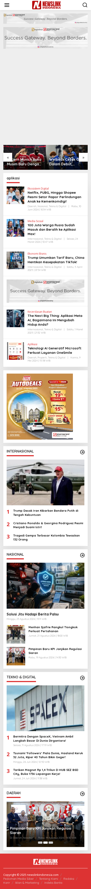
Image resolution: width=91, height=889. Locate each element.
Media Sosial (35, 221)
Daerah (32, 206)
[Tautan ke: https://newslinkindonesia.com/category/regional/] (82, 793)
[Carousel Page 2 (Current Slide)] (45, 843)
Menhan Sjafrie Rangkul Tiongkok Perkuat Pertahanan (53, 629)
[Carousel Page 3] (51, 843)
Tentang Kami (48, 878)
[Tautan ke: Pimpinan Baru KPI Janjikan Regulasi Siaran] (16, 656)
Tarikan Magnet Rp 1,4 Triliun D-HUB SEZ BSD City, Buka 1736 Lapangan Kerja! (45, 772)
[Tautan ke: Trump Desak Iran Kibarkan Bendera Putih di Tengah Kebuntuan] (45, 483)
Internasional (35, 238)
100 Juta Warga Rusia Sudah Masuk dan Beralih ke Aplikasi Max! (52, 229)
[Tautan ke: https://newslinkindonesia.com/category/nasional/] (82, 555)
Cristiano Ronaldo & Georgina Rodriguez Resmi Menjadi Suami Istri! (48, 525)
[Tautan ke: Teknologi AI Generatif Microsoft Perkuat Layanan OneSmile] (15, 351)
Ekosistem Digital (38, 188)
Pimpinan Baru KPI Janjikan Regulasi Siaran (55, 651)
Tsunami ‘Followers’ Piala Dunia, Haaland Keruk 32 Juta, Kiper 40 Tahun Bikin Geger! (48, 755)
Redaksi (68, 878)
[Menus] (6, 5)
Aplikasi (32, 344)
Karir (6, 882)
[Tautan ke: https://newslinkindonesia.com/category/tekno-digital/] (82, 678)
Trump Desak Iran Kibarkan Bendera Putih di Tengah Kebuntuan (45, 512)
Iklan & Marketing (27, 882)
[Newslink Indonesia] (46, 5)
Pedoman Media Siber (18, 878)
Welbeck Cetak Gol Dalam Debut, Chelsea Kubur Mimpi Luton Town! (66, 161)
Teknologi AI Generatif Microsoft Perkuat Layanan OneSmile (54, 350)
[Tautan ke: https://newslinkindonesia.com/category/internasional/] (82, 452)
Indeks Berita (53, 882)
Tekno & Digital (57, 206)
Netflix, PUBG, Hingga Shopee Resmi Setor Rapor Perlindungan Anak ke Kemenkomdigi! (54, 196)
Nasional (43, 206)
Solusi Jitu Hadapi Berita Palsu (33, 614)
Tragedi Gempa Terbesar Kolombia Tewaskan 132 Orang (46, 537)
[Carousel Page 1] (40, 843)
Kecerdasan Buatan (40, 312)
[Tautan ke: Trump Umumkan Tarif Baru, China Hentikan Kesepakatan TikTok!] (15, 260)
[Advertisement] (45, 97)
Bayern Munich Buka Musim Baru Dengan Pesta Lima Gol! (24, 161)
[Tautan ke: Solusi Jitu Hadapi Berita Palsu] (45, 586)
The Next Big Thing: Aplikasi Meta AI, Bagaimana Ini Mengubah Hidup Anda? (55, 320)
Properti (42, 357)
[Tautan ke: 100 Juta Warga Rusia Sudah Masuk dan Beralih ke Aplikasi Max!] (15, 227)
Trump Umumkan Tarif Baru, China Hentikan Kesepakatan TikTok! (56, 260)
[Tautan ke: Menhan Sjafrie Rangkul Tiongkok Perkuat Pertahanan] (16, 634)
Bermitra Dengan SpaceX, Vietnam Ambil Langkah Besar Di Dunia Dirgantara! (43, 738)
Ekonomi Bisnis (37, 254)
